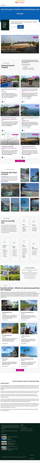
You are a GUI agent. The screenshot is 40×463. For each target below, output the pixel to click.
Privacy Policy (32, 458)
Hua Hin (8, 86)
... (30, 318)
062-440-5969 (24, 427)
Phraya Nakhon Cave (7, 312)
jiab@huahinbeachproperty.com (27, 428)
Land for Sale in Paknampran (8, 146)
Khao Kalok (33, 85)
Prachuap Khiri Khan (4, 176)
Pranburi (8, 115)
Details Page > (11, 97)
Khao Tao (11, 86)
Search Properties (20, 27)
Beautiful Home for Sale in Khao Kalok (30, 89)
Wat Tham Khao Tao (7, 335)
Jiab (4, 101)
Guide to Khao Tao (25, 336)
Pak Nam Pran (4, 115)
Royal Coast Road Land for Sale (28, 146)
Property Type (13, 26)
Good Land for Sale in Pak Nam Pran (9, 117)
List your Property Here (30, 277)
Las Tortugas (4, 86)
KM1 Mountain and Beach (26, 85)
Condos (34, 177)
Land (25, 177)
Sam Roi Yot (34, 207)
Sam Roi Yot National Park (27, 312)
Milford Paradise (25, 115)
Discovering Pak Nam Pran (27, 359)
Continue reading (4, 343)
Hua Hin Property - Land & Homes (27, 430)
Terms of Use (32, 455)
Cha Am (5, 207)
